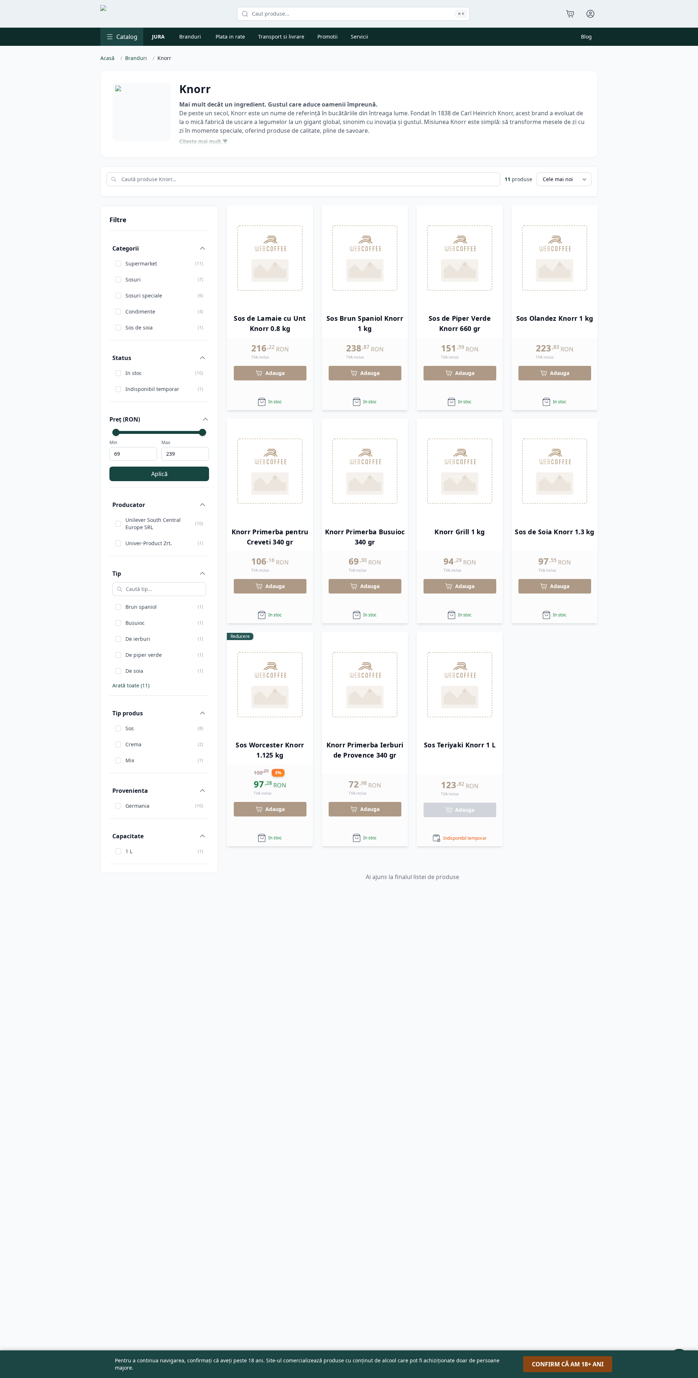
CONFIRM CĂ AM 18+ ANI (567, 1364)
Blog (586, 36)
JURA (158, 36)
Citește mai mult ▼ (203, 141)
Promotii (327, 36)
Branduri (190, 36)
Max (165, 443)
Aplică (159, 474)
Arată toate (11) (130, 685)
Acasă (107, 58)
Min (113, 443)
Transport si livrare (281, 36)
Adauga (275, 373)
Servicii (359, 36)
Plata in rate (230, 36)
